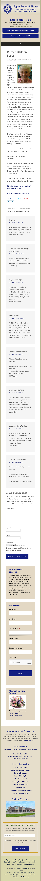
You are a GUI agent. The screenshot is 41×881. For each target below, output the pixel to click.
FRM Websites (24, 877)
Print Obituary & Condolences (19, 193)
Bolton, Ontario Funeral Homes (26, 875)
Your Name (13, 609)
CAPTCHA (12, 657)
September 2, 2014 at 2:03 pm (16, 282)
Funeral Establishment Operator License (20, 30)
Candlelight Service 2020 (20, 754)
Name (8, 528)
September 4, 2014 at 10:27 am (16, 428)
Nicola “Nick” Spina (20, 776)
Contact (8, 872)
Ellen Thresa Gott (20, 779)
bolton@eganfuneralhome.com (22, 26)
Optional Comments (15, 648)
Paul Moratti (20, 787)
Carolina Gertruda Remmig (20, 770)
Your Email (13, 619)
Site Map (13, 875)
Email (8, 535)
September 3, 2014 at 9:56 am (16, 392)
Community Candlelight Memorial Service (20, 756)
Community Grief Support (21, 758)
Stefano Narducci (20, 773)
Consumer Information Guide (20, 36)
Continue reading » (28, 740)
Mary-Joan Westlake (20, 793)
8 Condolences (11, 61)
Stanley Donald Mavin (20, 782)
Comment (10, 508)
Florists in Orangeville (15, 715)
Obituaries (26, 208)
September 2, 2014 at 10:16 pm (16, 318)
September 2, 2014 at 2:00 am (16, 222)
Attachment (10, 542)
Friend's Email (14, 638)
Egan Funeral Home (23, 868)
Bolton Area (19, 208)
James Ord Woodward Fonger (20, 790)
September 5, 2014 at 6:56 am (16, 462)
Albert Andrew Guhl (20, 785)
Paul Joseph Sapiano (20, 767)
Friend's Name (14, 629)
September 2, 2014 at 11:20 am (16, 253)
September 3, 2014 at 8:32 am (16, 354)
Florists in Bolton (14, 713)
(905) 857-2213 (23, 24)
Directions (15, 872)
